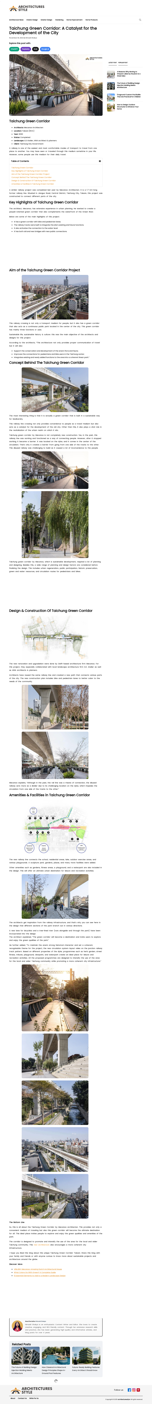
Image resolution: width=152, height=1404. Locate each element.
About (13, 1398)
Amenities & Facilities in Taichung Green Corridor (32, 184)
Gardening (59, 20)
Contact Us (22, 1398)
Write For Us (34, 1398)
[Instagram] (134, 1391)
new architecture (41, 1245)
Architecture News (16, 20)
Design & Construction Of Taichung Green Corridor (33, 180)
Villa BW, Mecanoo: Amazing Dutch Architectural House (38, 1269)
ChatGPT (14, 49)
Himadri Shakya (31, 38)
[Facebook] (129, 1391)
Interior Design (32, 20)
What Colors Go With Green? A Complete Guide (35, 1272)
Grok (35, 49)
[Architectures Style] (31, 1390)
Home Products (92, 20)
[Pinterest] (138, 1391)
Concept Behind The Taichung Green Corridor (31, 177)
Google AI (45, 49)
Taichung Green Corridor (22, 167)
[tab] (113, 63)
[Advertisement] (102, 9)
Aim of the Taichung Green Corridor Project (30, 174)
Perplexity (25, 49)
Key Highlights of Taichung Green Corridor (29, 171)
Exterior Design (46, 20)
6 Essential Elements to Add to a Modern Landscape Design (40, 1275)
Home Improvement (74, 20)
